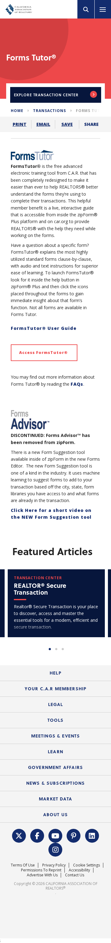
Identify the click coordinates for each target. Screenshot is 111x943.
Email (43, 124)
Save (67, 124)
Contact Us (74, 875)
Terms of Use (23, 865)
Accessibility (79, 870)
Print (20, 124)
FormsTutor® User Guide (43, 328)
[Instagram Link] (55, 849)
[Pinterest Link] (73, 835)
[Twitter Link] (18, 835)
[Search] (86, 9)
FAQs (77, 384)
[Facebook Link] (37, 835)
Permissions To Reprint (41, 870)
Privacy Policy (54, 865)
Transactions (49, 110)
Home (17, 110)
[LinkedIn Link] (92, 835)
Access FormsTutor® (44, 352)
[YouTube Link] (55, 835)
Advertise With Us (42, 875)
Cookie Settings (86, 865)
